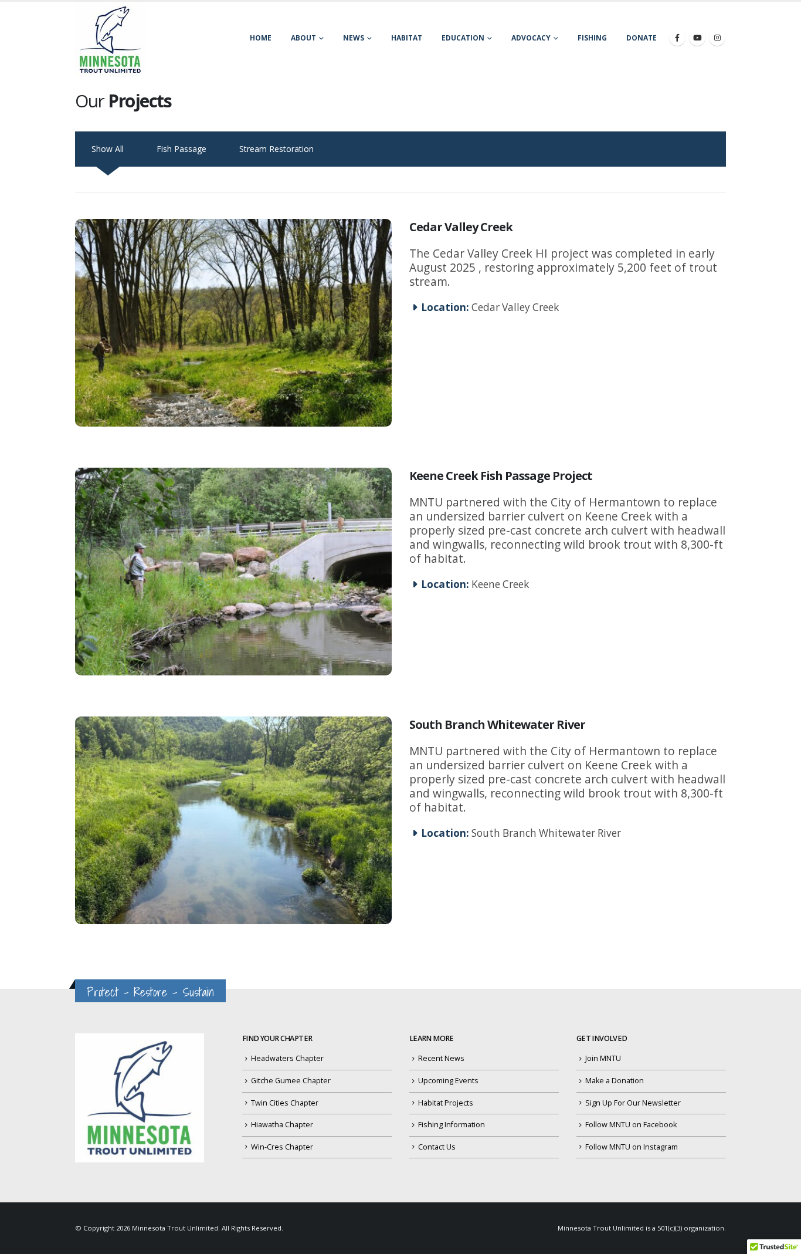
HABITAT (406, 38)
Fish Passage (181, 148)
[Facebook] (677, 37)
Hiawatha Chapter (282, 1125)
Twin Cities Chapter (284, 1103)
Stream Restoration (276, 148)
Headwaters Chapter (287, 1058)
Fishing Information (451, 1125)
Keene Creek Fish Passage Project (500, 476)
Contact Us (437, 1147)
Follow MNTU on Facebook (631, 1125)
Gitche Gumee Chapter (291, 1081)
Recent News (441, 1058)
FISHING (592, 38)
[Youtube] (697, 37)
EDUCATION (463, 38)
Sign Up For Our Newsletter (633, 1103)
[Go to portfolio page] (233, 323)
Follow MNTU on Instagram (631, 1147)
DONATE (641, 38)
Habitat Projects (445, 1103)
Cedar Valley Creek (460, 227)
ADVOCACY (531, 38)
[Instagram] (717, 37)
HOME (260, 38)
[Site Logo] (110, 39)
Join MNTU (603, 1058)
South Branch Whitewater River (497, 724)
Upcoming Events (448, 1081)
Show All (107, 148)
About (303, 38)
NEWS (353, 38)
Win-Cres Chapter (282, 1147)
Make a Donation (614, 1081)
